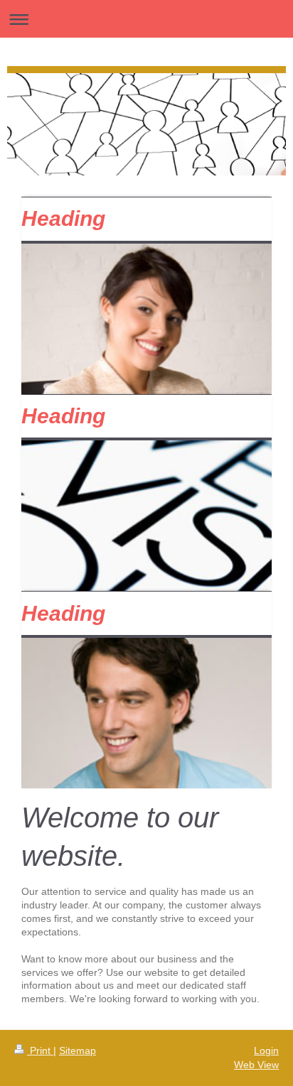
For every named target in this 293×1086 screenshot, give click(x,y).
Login (266, 1050)
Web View (256, 1064)
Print (40, 1050)
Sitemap (77, 1050)
